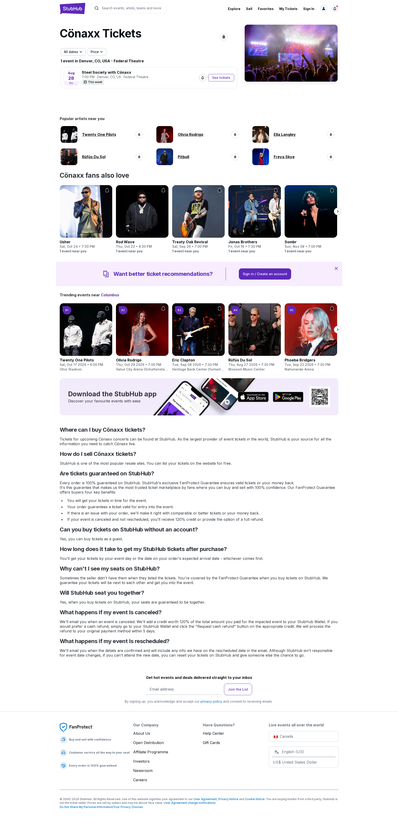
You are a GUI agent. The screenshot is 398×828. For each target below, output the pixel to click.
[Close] (336, 268)
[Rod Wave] (142, 219)
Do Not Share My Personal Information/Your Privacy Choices (101, 807)
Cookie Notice (255, 799)
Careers (140, 780)
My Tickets (288, 9)
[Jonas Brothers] (255, 219)
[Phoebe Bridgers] (311, 337)
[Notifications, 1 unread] (335, 8)
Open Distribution (148, 742)
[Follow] (202, 77)
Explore (234, 9)
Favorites (266, 9)
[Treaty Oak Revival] (198, 219)
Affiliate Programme (150, 752)
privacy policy (211, 701)
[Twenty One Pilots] (86, 337)
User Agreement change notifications (190, 803)
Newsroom (143, 770)
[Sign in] (323, 8)
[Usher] (86, 219)
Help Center (213, 733)
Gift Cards (211, 742)
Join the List (238, 689)
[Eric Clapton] (198, 337)
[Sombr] (311, 219)
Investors (141, 761)
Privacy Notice (228, 799)
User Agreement (205, 799)
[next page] (337, 211)
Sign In (308, 9)
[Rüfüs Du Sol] (255, 337)
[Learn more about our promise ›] (76, 727)
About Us (141, 733)
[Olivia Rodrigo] (142, 337)
